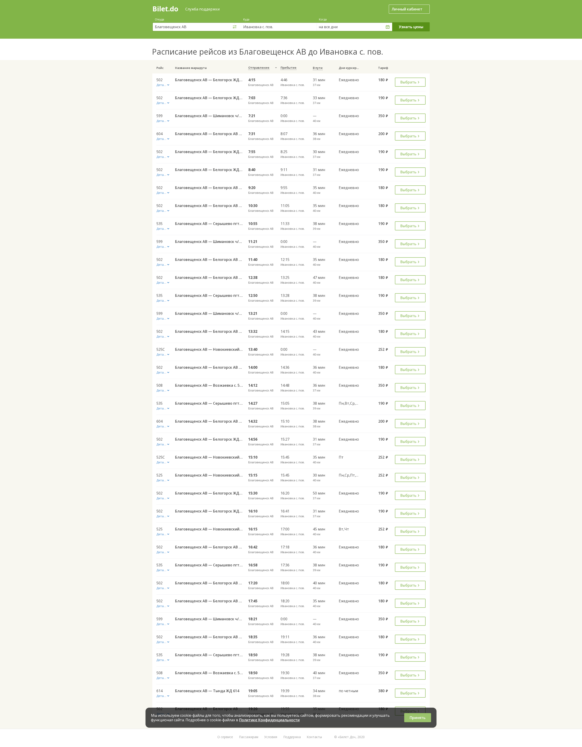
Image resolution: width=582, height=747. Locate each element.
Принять (418, 717)
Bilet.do (165, 8)
